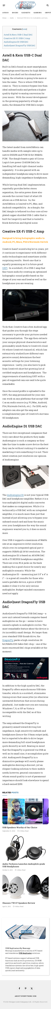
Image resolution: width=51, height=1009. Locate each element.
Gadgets (25, 13)
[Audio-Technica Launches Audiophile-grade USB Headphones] (25, 848)
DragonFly (8, 640)
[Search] (47, 5)
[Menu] (4, 5)
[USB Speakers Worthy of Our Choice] (25, 811)
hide (24, 29)
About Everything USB (25, 996)
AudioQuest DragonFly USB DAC (19, 45)
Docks (15, 13)
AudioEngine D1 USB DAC (16, 41)
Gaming (38, 13)
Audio (5, 13)
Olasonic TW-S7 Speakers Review (18, 903)
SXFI (4, 268)
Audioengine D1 (15, 495)
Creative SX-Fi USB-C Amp (17, 38)
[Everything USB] (25, 5)
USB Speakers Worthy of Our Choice (19, 827)
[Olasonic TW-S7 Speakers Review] (25, 887)
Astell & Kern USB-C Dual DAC (18, 34)
